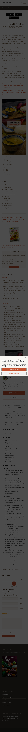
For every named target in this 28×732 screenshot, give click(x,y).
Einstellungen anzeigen (14, 373)
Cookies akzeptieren (14, 369)
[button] (25, 357)
